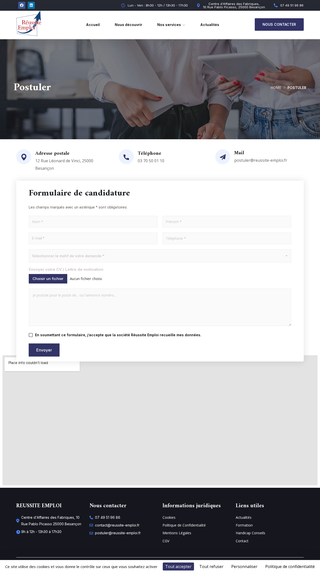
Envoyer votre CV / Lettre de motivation (66, 270)
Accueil (93, 24)
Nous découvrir (128, 24)
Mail (239, 153)
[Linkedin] (31, 5)
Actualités (209, 24)
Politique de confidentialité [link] (290, 566)
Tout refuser (211, 566)
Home (276, 88)
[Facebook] (21, 5)
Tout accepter (178, 566)
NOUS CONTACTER (279, 24)
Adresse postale (52, 153)
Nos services (169, 24)
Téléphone (149, 153)
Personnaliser (244, 566)
